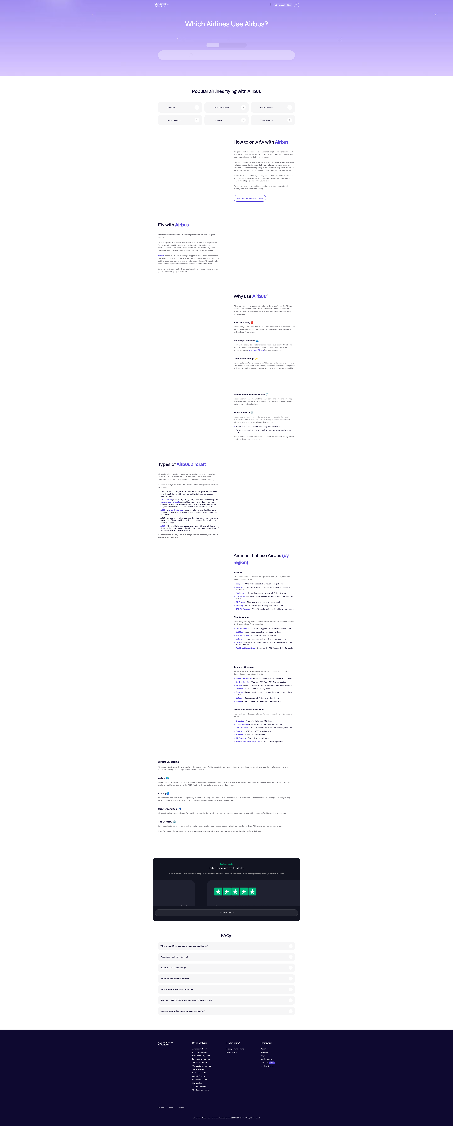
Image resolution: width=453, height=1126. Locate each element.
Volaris (239, 639)
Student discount (199, 1086)
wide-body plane (177, 510)
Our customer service (201, 1066)
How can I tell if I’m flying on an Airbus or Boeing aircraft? (186, 1000)
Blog (262, 1055)
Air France (240, 602)
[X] (165, 1091)
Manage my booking (235, 1049)
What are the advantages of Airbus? (176, 989)
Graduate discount (200, 1090)
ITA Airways (241, 593)
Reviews (264, 1052)
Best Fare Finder (199, 1073)
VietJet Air (241, 689)
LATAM (239, 642)
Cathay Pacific (242, 682)
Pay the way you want (201, 1059)
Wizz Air (239, 587)
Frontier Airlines (243, 635)
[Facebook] (160, 1091)
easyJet (239, 584)
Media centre (266, 1059)
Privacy (161, 1108)
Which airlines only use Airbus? (174, 978)
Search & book (198, 1076)
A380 (162, 526)
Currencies (197, 1083)
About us (264, 1049)
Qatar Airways (242, 724)
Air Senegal (241, 738)
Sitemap (181, 1108)
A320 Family (166, 500)
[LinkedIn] (179, 1091)
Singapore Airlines (244, 678)
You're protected (199, 1062)
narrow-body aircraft (170, 502)
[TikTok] (169, 1091)
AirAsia (239, 685)
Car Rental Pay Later (201, 1055)
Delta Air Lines (242, 628)
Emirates (240, 721)
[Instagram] (174, 1091)
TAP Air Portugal (243, 609)
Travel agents (198, 1069)
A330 (162, 510)
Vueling (239, 605)
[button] (296, 5)
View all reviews (225, 913)
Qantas (239, 692)
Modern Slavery (267, 1066)
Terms (170, 1108)
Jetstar (239, 698)
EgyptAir (240, 731)
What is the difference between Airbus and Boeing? (184, 946)
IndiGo (239, 701)
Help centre (231, 1052)
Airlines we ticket (199, 1049)
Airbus (161, 255)
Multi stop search (199, 1079)
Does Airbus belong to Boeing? (174, 957)
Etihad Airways (242, 728)
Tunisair (239, 734)
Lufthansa (240, 596)
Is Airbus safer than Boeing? (173, 967)
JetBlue (239, 632)
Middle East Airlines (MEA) (248, 741)
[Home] (161, 5)
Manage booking (284, 5)
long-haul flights (256, 350)
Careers (264, 1062)
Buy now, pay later (200, 1052)
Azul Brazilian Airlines (245, 648)
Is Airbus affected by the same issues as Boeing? (182, 1011)
